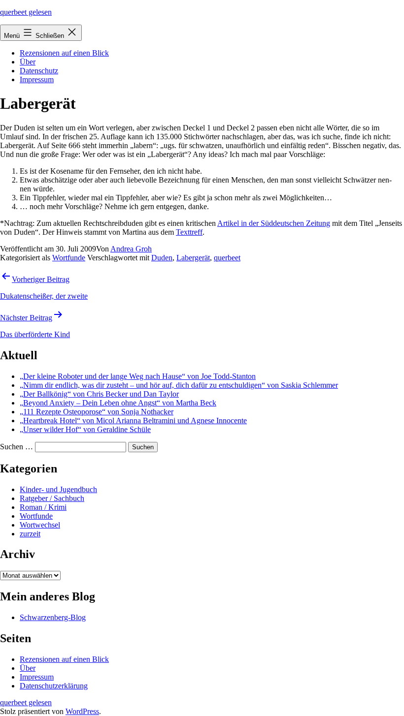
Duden (161, 257)
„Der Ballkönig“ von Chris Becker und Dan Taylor (99, 394)
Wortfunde (68, 257)
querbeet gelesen (26, 12)
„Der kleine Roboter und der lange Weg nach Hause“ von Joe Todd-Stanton (138, 376)
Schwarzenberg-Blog (53, 617)
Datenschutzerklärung (54, 686)
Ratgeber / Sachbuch (52, 498)
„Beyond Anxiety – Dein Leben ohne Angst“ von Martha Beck (118, 403)
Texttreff (189, 232)
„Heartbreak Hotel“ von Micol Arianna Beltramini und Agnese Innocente (133, 420)
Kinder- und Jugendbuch (58, 489)
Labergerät (193, 257)
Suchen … (16, 446)
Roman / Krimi (43, 507)
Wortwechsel (40, 525)
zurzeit (30, 533)
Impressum (37, 79)
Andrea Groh (131, 249)
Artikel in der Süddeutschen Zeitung (273, 223)
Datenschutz (39, 70)
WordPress (82, 711)
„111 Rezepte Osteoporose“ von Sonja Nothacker (96, 411)
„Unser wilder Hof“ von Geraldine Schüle (85, 429)
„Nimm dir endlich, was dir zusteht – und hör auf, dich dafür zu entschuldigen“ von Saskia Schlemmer (179, 385)
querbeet (227, 257)
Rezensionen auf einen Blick (64, 53)
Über (27, 62)
